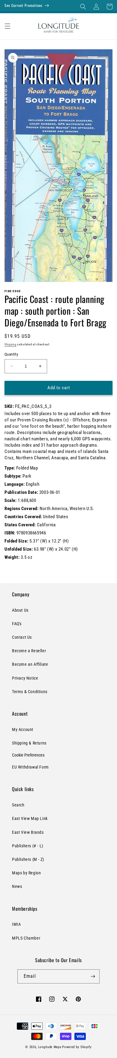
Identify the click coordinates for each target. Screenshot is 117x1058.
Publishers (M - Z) (28, 859)
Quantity (11, 354)
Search (18, 805)
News (17, 886)
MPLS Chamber (26, 938)
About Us (20, 610)
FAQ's (17, 623)
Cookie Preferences (28, 755)
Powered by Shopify (77, 1047)
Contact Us (22, 637)
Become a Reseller (29, 650)
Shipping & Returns (29, 743)
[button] (83, 6)
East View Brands (28, 832)
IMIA (16, 924)
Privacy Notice (25, 678)
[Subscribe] (92, 976)
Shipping (10, 344)
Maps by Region (26, 872)
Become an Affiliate (30, 664)
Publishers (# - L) (27, 845)
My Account (22, 729)
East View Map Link (30, 818)
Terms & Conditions (29, 691)
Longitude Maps (50, 1047)
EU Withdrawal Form (30, 767)
